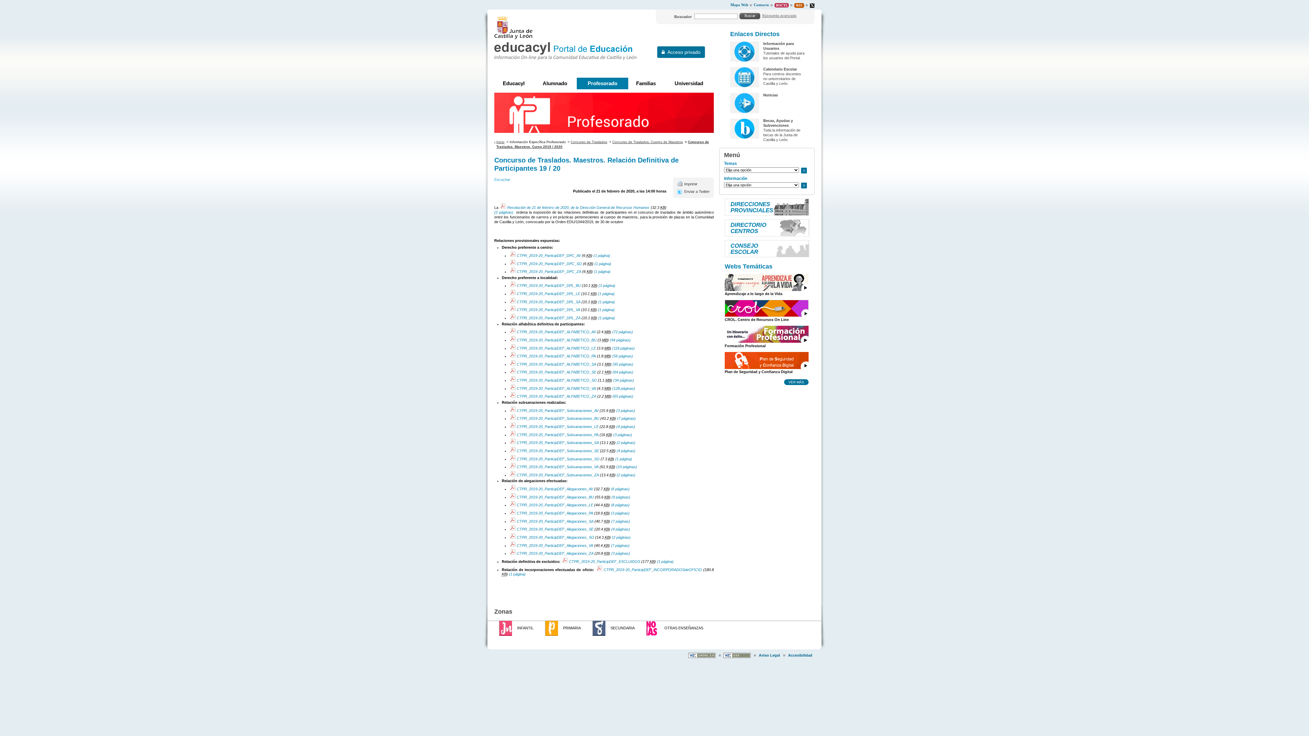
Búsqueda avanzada (779, 16)
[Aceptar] (750, 16)
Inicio (500, 142)
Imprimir (690, 184)
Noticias (770, 95)
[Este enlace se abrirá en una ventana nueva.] (812, 5)
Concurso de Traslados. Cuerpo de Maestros (647, 142)
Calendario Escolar (780, 69)
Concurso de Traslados (589, 142)
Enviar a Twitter (697, 191)
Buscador (683, 17)
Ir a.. (804, 170)
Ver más (796, 382)
